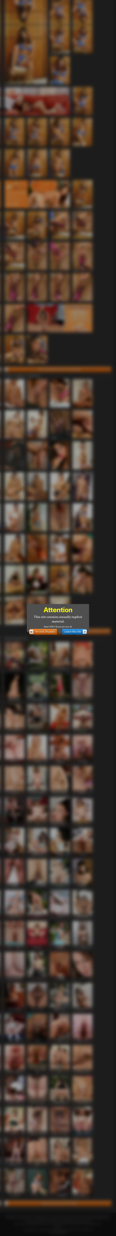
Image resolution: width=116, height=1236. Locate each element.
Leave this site (72, 631)
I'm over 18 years (45, 631)
